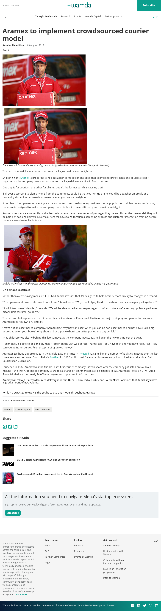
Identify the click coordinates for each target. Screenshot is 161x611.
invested (84, 353)
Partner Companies (55, 556)
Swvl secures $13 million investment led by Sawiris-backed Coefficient (55, 474)
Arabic (6, 50)
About (6, 5)
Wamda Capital (93, 16)
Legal (47, 562)
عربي (155, 16)
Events (77, 16)
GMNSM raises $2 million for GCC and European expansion (48, 459)
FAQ (47, 551)
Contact (15, 5)
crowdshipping (23, 409)
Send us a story (111, 545)
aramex (8, 409)
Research (65, 16)
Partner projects (113, 16)
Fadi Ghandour (43, 409)
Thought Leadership (46, 16)
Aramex (24, 177)
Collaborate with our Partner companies (114, 562)
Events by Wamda (83, 556)
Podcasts (78, 545)
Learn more (21, 594)
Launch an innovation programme (114, 570)
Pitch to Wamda (111, 577)
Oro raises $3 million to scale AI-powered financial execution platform (55, 445)
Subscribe (149, 5)
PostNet (54, 357)
